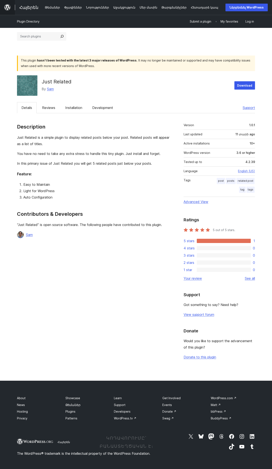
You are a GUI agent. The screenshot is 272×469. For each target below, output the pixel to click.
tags (250, 189)
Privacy (22, 418)
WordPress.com (224, 398)
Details (26, 108)
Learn (118, 398)
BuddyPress (221, 418)
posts (230, 180)
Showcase (72, 398)
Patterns (71, 418)
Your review (193, 278)
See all (250, 278)
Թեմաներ (73, 405)
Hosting (22, 411)
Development (102, 108)
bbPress (218, 411)
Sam (50, 89)
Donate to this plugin (200, 357)
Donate (169, 411)
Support (249, 108)
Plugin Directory (28, 21)
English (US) (246, 171)
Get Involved (171, 398)
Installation (73, 108)
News (21, 405)
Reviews (48, 108)
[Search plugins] (62, 36)
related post (245, 180)
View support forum (199, 314)
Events (167, 405)
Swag (168, 418)
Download (244, 85)
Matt (216, 405)
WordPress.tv (125, 418)
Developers (122, 411)
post (221, 180)
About (21, 398)
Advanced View (196, 202)
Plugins (70, 411)
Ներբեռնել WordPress (247, 7)
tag (242, 189)
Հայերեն (64, 442)
